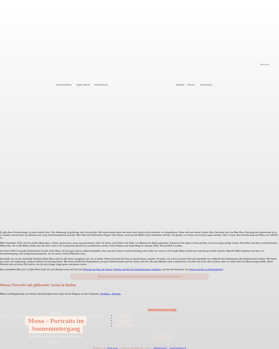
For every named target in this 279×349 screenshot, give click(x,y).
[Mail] (125, 333)
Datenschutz (178, 348)
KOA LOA (113, 348)
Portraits (55, 313)
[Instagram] (117, 333)
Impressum (160, 348)
